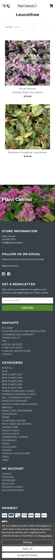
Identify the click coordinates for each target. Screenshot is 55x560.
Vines (5, 460)
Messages (8, 477)
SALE (4, 371)
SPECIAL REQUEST (12, 344)
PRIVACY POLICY (11, 337)
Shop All (7, 368)
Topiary (7, 450)
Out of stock (29, 67)
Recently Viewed (12, 487)
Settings (27, 542)
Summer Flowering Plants (19, 394)
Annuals (7, 407)
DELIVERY (7, 328)
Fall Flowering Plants (16, 397)
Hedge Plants (10, 430)
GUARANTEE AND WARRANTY (18, 334)
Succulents (9, 447)
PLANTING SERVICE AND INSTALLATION (24, 331)
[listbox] (24, 27)
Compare (28, 60)
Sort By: (9, 27)
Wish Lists (8, 483)
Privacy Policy (45, 535)
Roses (5, 443)
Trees (5, 457)
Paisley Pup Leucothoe (27, 92)
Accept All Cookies (27, 555)
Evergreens (9, 414)
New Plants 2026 (12, 377)
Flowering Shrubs (14, 420)
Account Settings (13, 490)
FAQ (4, 341)
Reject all (27, 548)
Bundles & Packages (14, 401)
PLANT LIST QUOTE (12, 347)
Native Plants (10, 433)
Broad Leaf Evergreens (17, 410)
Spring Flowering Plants (18, 391)
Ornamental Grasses (15, 437)
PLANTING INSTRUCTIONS (16, 351)
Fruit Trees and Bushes (16, 424)
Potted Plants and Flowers (19, 404)
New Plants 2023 (12, 387)
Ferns (5, 417)
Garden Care (10, 427)
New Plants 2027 (12, 374)
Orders (6, 474)
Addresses (8, 480)
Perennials (9, 440)
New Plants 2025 (12, 381)
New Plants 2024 (12, 384)
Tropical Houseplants (16, 453)
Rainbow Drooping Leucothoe (27, 152)
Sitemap (7, 354)
